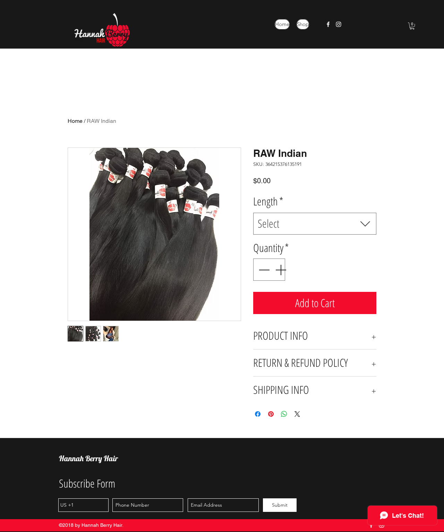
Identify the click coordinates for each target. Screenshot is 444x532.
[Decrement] (263, 269)
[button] (412, 26)
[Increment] (281, 269)
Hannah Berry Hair (88, 458)
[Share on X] (297, 414)
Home (75, 121)
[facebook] (328, 24)
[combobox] (314, 224)
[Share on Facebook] (258, 414)
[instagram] (338, 24)
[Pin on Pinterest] (271, 414)
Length (268, 201)
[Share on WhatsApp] (284, 414)
